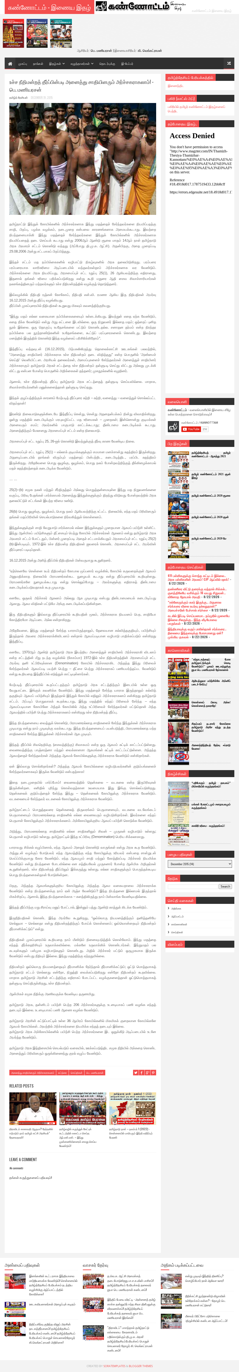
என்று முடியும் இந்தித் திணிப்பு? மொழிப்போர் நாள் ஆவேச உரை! (204, 1278)
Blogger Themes (141, 1366)
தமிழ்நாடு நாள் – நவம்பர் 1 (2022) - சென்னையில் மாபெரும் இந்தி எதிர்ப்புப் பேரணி (131, 1133)
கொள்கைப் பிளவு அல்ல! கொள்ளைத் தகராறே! (211, 704)
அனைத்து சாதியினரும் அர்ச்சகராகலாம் (32, 1072)
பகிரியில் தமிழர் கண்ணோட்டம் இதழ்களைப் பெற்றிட (196, 108)
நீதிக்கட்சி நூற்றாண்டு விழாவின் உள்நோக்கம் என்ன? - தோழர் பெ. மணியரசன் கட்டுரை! (205, 1300)
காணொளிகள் (179, 924)
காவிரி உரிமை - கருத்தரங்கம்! (208, 825)
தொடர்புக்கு (107, 63)
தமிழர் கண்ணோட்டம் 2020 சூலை (211, 495)
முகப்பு (22, 63)
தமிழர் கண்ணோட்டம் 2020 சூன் (210, 517)
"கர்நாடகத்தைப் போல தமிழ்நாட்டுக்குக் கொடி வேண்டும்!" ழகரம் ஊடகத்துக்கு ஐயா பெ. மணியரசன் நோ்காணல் (211, 665)
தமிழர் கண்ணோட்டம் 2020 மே (209, 538)
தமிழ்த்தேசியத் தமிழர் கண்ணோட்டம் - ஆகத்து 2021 (211, 454)
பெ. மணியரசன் (94, 1072)
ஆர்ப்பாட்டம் (177, 916)
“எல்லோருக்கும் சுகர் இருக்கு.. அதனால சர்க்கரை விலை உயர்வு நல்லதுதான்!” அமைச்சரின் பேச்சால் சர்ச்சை (194, 606)
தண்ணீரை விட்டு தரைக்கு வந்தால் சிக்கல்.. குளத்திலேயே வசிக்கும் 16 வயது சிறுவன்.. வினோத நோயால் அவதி (197, 592)
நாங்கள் (38, 63)
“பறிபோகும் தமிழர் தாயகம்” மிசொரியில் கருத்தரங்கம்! (211, 784)
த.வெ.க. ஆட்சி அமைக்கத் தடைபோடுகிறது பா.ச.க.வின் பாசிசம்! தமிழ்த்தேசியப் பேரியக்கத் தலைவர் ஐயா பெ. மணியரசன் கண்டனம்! (130, 1282)
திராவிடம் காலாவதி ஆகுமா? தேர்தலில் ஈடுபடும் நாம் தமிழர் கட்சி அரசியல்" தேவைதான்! (31, 1133)
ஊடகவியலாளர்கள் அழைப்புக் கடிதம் (52, 1304)
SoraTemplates (114, 1366)
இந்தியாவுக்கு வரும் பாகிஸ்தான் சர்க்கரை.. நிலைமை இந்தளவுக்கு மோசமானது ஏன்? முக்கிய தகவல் (197, 632)
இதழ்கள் (55, 63)
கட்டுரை (62, 1072)
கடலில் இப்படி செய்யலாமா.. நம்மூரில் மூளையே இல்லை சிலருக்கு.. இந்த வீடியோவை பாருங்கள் (199, 619)
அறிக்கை (176, 908)
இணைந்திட (176, 85)
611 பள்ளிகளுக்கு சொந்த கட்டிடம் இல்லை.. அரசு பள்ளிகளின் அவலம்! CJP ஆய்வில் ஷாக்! (198, 577)
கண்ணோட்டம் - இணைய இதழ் (49, 7)
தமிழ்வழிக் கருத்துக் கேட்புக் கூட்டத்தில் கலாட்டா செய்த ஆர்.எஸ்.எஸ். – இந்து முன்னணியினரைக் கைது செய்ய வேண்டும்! (77, 1137)
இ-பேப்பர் (127, 63)
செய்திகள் (76, 1072)
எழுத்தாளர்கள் (80, 63)
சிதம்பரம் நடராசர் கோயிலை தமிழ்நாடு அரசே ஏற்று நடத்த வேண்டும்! (211, 727)
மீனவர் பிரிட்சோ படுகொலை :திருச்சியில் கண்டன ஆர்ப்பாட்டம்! (206, 1318)
